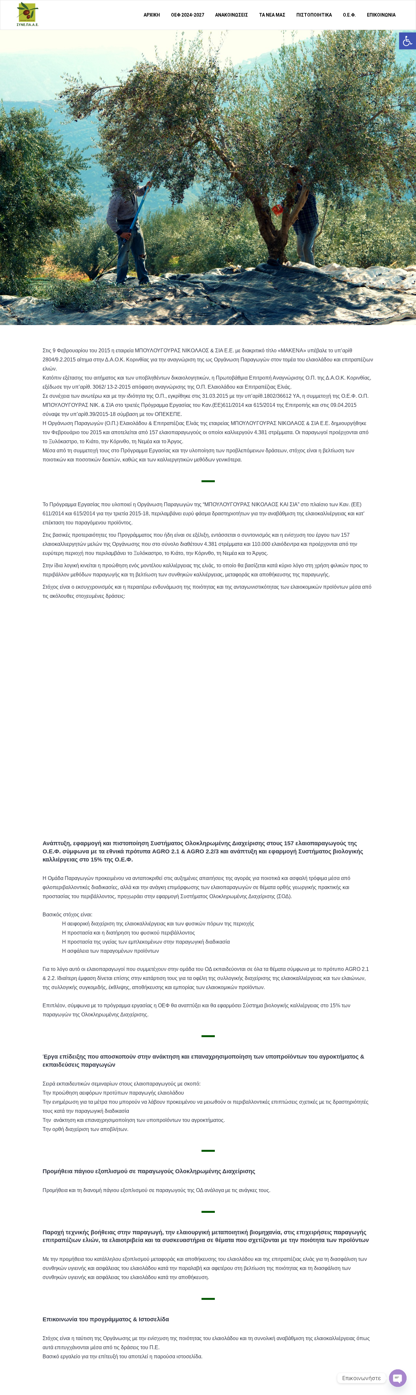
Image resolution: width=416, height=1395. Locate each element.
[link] (407, 40)
